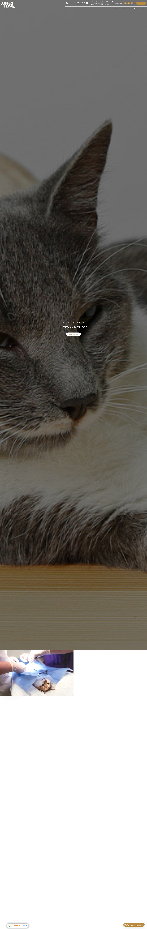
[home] (8, 5)
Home (110, 8)
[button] (116, 8)
